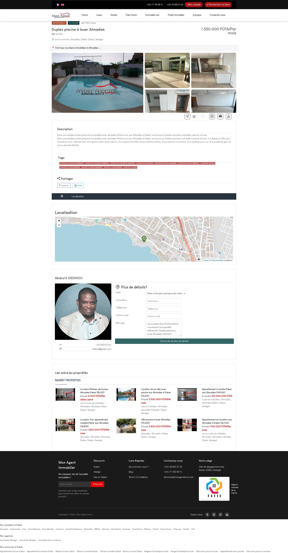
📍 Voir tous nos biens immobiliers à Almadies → (76, 47)
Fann (24, 529)
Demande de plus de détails (174, 341)
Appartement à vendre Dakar (40, 551)
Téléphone (121, 307)
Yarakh (186, 529)
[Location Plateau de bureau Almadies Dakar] (65, 394)
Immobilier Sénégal (8, 540)
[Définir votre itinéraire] (187, 116)
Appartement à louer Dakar (12, 551)
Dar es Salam (100, 477)
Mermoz (106, 529)
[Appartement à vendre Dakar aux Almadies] (187, 394)
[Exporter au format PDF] (212, 116)
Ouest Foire (137, 529)
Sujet (118, 292)
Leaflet (206, 260)
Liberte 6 (60, 529)
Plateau (147, 529)
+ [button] (59, 220)
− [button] (59, 225)
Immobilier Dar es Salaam (49, 540)
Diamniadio (15, 529)
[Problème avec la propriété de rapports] (229, 116)
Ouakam (126, 529)
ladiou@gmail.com (101, 349)
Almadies (4, 529)
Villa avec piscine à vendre (258, 551)
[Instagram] (214, 514)
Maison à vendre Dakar (87, 551)
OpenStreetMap (217, 260)
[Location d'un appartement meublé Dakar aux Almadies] (65, 424)
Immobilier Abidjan (27, 540)
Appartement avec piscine (232, 551)
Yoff (192, 529)
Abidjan (97, 472)
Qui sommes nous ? (139, 466)
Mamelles (88, 529)
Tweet (79, 185)
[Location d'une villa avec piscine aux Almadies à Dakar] (126, 394)
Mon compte (194, 4)
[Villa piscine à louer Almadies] (126, 425)
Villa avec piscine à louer (207, 551)
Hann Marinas (34, 529)
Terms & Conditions (138, 477)
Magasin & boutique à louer (156, 551)
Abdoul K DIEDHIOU (68, 278)
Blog (131, 472)
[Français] (57, 4)
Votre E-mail (122, 315)
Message (120, 323)
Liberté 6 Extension (73, 529)
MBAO (97, 529)
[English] (62, 4)
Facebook (65, 185)
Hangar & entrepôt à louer (182, 551)
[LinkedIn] (227, 514)
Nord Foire (116, 529)
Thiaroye (177, 529)
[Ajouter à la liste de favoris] (204, 116)
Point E (156, 529)
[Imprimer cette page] (220, 116)
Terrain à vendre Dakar (110, 551)
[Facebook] (207, 514)
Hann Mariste (48, 529)
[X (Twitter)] (220, 514)
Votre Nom (121, 300)
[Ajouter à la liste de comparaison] (196, 116)
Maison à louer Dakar (65, 551)
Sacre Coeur (166, 529)
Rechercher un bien (219, 4)
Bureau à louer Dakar (132, 551)
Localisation (78, 196)
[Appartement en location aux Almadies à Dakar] (187, 424)
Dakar (97, 466)
